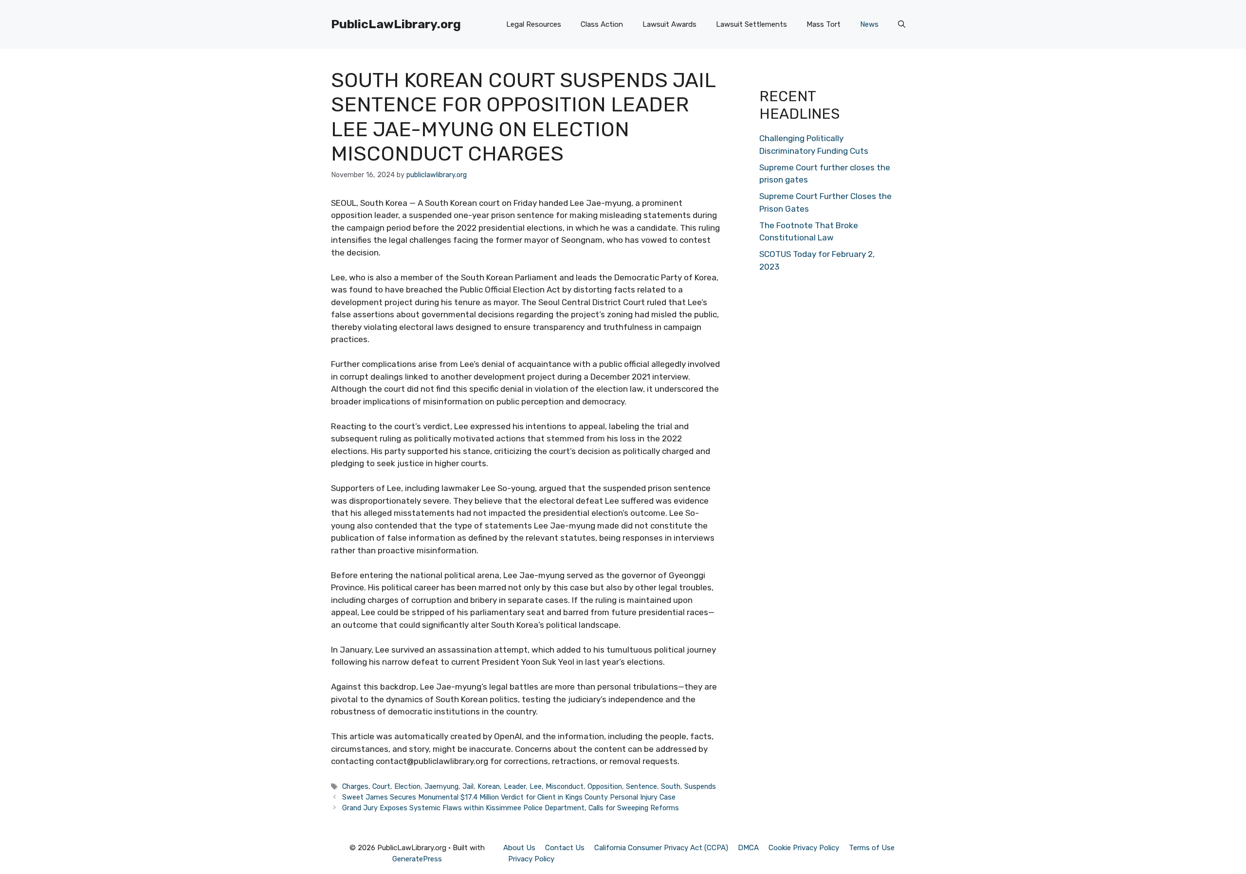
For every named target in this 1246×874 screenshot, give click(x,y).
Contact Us (565, 847)
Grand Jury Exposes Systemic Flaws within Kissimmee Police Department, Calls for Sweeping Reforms (510, 807)
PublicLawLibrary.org (396, 24)
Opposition (604, 786)
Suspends (700, 786)
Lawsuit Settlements (751, 24)
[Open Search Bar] (901, 24)
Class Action (602, 24)
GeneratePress (417, 859)
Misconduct (565, 786)
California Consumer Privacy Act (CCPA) (661, 847)
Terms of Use (872, 847)
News (869, 24)
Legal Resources (533, 24)
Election (407, 786)
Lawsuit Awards (669, 24)
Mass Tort (823, 24)
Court (381, 786)
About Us (519, 847)
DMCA (748, 847)
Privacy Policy (531, 859)
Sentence (641, 786)
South (670, 786)
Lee (536, 786)
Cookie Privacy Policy (804, 847)
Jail (468, 786)
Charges (355, 786)
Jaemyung (441, 786)
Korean (488, 786)
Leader (515, 786)
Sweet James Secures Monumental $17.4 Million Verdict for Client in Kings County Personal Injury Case (509, 797)
